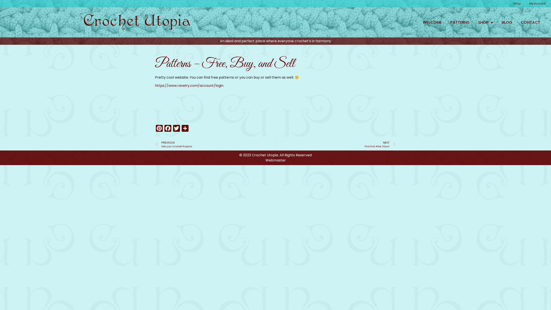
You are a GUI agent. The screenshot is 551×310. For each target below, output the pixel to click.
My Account (537, 4)
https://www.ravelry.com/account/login (189, 85)
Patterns (459, 22)
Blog (507, 22)
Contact (530, 22)
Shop (517, 4)
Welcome (432, 22)
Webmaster (275, 160)
